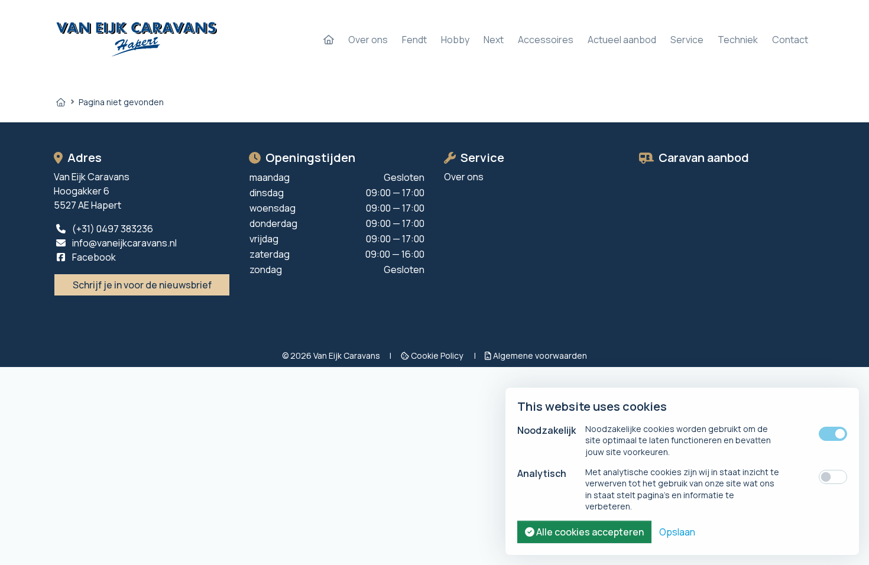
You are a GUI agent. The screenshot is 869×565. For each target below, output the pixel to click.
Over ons (368, 39)
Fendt (414, 39)
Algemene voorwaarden (539, 355)
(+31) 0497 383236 (111, 228)
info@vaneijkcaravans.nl (123, 242)
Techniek (738, 39)
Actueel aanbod (622, 39)
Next (494, 39)
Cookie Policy (437, 355)
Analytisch (541, 473)
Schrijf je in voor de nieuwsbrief (142, 284)
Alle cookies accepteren (589, 531)
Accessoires (545, 39)
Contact (790, 39)
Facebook (93, 257)
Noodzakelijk (546, 430)
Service (686, 39)
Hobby (455, 39)
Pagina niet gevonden (121, 102)
